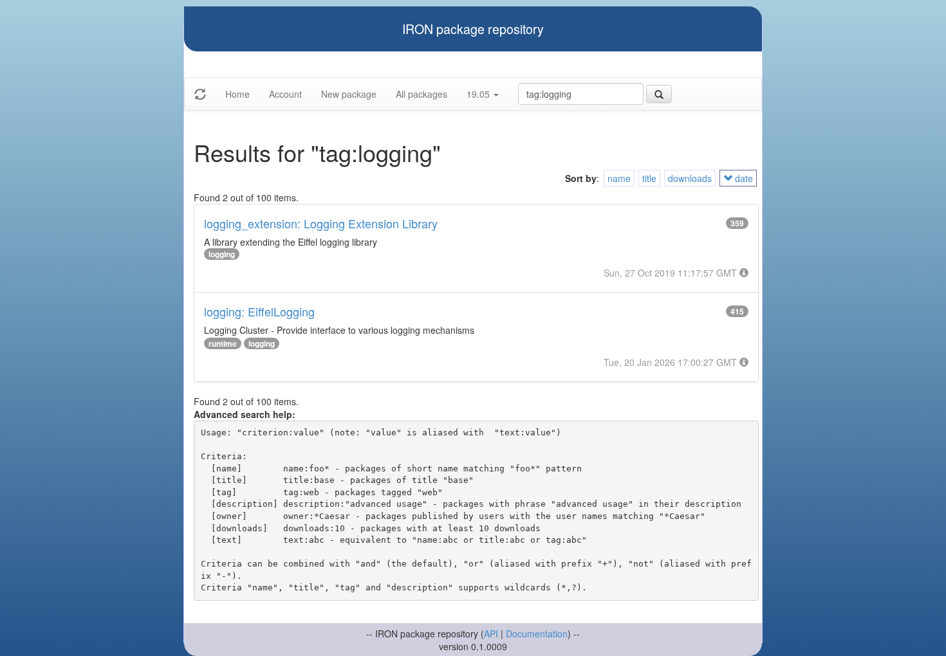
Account (285, 93)
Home (237, 93)
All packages (421, 93)
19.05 (479, 93)
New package (348, 93)
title (649, 178)
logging (222, 254)
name (619, 178)
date (742, 178)
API (491, 633)
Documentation (537, 633)
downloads (690, 178)
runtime (223, 343)
